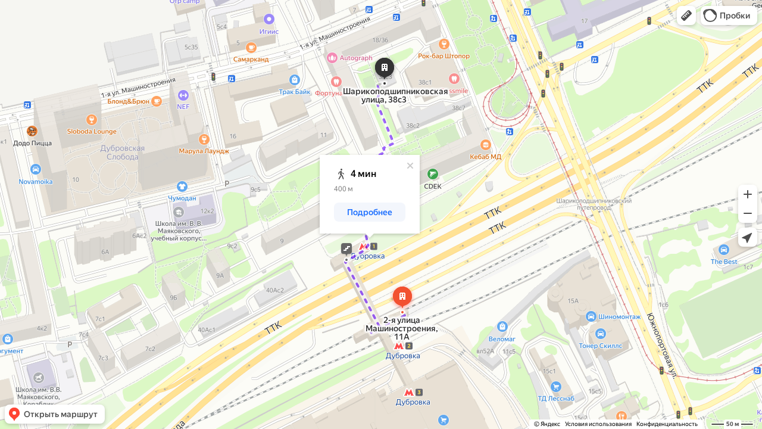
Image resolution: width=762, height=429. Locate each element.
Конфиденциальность (667, 424)
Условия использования (598, 424)
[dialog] (370, 194)
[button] (686, 15)
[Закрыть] (410, 165)
